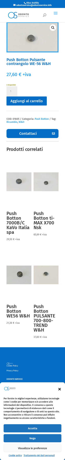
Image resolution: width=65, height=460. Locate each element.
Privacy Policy (12, 371)
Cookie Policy (12, 366)
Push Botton (42, 119)
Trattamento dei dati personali (39, 455)
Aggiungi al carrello (26, 101)
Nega (32, 438)
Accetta (32, 428)
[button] (59, 389)
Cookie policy (15, 455)
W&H (21, 122)
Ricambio (11, 122)
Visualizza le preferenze (32, 448)
